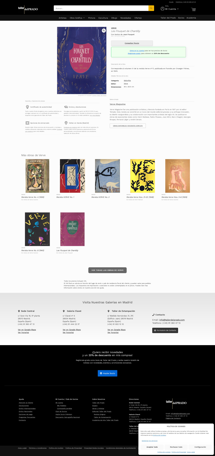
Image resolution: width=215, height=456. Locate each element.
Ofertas (138, 18)
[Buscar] (151, 8)
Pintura (91, 18)
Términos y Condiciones (38, 448)
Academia (191, 18)
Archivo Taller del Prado (99, 95)
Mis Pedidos (61, 406)
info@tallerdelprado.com (172, 320)
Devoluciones (24, 406)
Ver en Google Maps (27, 330)
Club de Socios (61, 411)
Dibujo (114, 18)
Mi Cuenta (170, 9)
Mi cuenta (59, 403)
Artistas (62, 18)
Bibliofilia (127, 80)
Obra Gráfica (76, 18)
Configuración (200, 447)
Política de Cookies (159, 435)
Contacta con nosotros (70, 127)
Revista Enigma (99, 414)
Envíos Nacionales (25, 411)
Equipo (95, 406)
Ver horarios (23, 332)
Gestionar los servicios (149, 441)
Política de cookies (164, 452)
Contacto (22, 420)
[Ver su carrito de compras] (193, 9)
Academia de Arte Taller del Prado (105, 420)
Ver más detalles (95, 115)
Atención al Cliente (26, 403)
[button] (104, 31)
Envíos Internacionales (27, 408)
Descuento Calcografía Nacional (68, 417)
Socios (181, 18)
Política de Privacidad (179, 452)
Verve (113, 28)
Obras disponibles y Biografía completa (128, 126)
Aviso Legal (191, 452)
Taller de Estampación (102, 417)
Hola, (167, 6)
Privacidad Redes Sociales (94, 448)
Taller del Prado (168, 18)
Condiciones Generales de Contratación (121, 448)
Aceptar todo (152, 447)
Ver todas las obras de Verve (107, 270)
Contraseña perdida (64, 408)
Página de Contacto (173, 418)
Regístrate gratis (134, 53)
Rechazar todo (176, 447)
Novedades (125, 18)
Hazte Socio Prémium (64, 414)
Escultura (103, 18)
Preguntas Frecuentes (27, 417)
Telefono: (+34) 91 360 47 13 (186, 2)
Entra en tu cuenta (137, 51)
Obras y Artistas (98, 408)
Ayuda (171, 2)
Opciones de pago (26, 414)
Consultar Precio (132, 43)
